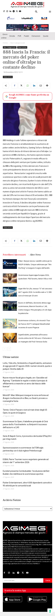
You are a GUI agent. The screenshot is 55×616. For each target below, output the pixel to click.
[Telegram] (13, 11)
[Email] (40, 88)
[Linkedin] (10, 11)
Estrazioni (36, 38)
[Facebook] (4, 11)
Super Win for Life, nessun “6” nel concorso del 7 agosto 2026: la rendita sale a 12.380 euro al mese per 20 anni (35, 294)
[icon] (15, 604)
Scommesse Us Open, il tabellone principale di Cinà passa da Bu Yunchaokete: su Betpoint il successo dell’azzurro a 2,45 (25, 427)
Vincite (12, 38)
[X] (17, 11)
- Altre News (35, 257)
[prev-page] (4, 351)
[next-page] (9, 351)
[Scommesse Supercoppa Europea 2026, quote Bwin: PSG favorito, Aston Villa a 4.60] (10, 280)
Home (5, 45)
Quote (45, 38)
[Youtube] (20, 11)
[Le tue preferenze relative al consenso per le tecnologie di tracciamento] (50, 611)
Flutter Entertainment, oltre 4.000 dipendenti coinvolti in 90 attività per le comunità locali (27, 486)
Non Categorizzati (17, 45)
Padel (26, 38)
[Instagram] (7, 11)
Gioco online (4, 38)
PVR (19, 38)
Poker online (22, 50)
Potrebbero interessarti (14, 257)
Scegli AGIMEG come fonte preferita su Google (29, 98)
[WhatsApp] (27, 88)
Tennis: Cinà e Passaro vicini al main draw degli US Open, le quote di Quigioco (25, 413)
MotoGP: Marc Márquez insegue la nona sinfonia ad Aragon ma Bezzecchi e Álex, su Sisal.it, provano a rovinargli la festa (26, 400)
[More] (47, 88)
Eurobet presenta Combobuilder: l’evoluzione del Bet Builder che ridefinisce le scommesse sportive (26, 474)
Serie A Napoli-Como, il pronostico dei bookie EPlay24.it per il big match (27, 440)
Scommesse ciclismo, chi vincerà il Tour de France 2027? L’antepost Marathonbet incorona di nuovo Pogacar (34, 326)
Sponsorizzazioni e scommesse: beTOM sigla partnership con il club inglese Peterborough (23, 451)
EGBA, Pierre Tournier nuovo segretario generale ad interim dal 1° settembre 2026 (26, 463)
